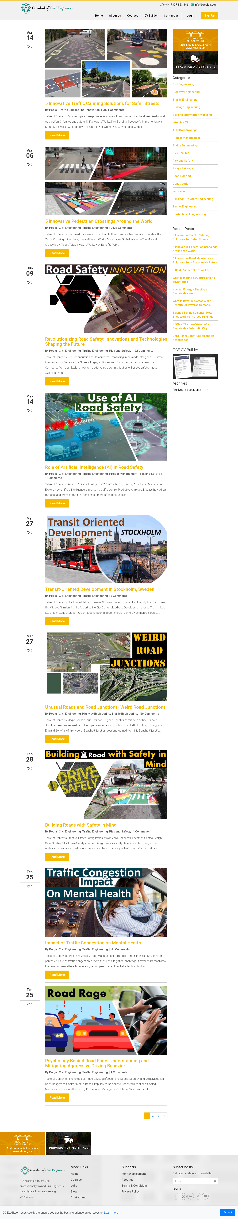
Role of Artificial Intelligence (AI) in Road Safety (94, 467)
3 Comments (119, 596)
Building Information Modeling (192, 114)
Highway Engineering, (96, 714)
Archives (178, 389)
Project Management (186, 137)
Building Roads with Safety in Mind (81, 825)
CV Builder (151, 15)
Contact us (171, 15)
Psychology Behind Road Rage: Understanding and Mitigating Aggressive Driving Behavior (97, 1063)
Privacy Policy (131, 1191)
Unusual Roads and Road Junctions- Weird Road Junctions (105, 707)
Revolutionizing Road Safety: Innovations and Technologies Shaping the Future (106, 341)
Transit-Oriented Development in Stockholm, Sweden (99, 589)
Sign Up (210, 15)
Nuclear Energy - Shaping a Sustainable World (190, 291)
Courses (132, 15)
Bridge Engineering (185, 145)
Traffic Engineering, (72, 110)
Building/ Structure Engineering (193, 199)
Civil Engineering (183, 84)
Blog (74, 1191)
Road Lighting (182, 176)
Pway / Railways (183, 168)
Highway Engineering (186, 92)
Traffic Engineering (185, 99)
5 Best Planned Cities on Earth (192, 270)
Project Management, (123, 474)
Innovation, (93, 110)
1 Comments (53, 478)
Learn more (111, 1212)
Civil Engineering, (70, 228)
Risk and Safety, (120, 351)
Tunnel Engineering (185, 206)
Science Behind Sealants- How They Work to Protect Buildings (193, 314)
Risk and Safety (183, 160)
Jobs (74, 1185)
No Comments (149, 714)
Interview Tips (182, 122)
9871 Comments (113, 110)
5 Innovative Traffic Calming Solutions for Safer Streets (102, 103)
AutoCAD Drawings (185, 130)
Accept (227, 1212)
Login (190, 15)
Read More (57, 135)
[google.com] (195, 62)
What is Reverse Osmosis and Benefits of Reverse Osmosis (192, 303)
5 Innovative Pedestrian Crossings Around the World (99, 221)
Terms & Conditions (135, 1185)
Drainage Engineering (186, 107)
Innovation (179, 191)
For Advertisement (134, 1173)
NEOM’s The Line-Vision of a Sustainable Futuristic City (191, 326)
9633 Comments (122, 228)
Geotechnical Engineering (189, 214)
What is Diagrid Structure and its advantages (194, 279)
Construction (181, 183)
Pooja (53, 110)
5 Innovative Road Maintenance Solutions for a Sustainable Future (195, 260)
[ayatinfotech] (195, 39)
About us (115, 15)
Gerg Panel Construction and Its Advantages (193, 338)
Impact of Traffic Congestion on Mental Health (93, 943)
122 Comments (143, 351)
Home (99, 15)
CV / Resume (181, 153)
